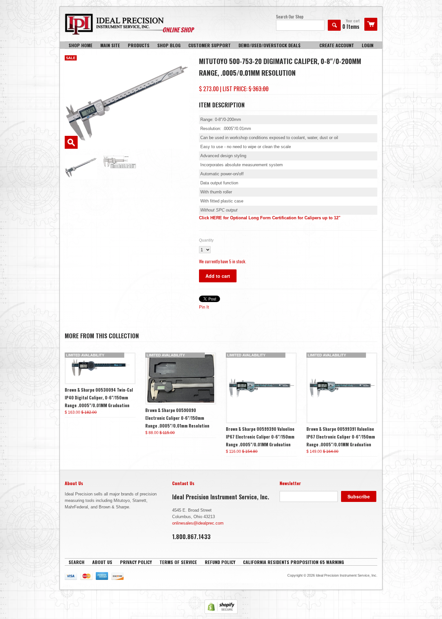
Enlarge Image (71, 142)
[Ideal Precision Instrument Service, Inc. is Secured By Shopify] (221, 612)
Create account (336, 45)
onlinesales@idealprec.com (198, 523)
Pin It (204, 307)
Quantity (206, 240)
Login (367, 45)
